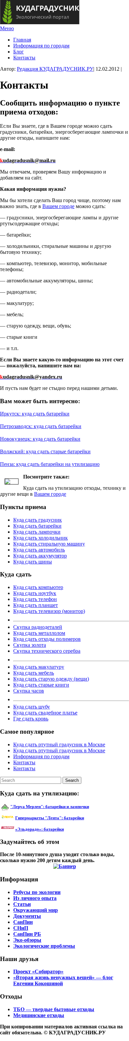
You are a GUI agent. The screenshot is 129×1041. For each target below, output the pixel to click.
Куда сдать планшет (35, 605)
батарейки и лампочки (49, 806)
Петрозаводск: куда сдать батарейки (40, 426)
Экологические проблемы (44, 946)
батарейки (64, 817)
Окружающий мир (35, 910)
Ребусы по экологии (37, 892)
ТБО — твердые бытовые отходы (53, 1009)
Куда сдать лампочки (37, 532)
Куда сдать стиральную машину (49, 544)
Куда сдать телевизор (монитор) (49, 611)
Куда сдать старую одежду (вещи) (51, 679)
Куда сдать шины (32, 561)
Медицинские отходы (38, 1015)
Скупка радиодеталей (37, 627)
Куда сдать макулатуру (38, 667)
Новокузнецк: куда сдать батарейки (40, 439)
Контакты (24, 57)
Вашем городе (58, 206)
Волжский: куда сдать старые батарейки (45, 451)
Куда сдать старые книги (41, 685)
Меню (7, 28)
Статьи (22, 904)
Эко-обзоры (27, 940)
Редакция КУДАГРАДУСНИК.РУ (55, 69)
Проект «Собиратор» (38, 971)
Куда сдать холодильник (40, 538)
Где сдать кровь (30, 718)
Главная (22, 39)
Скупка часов (28, 691)
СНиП (20, 928)
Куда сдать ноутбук (34, 593)
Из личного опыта (35, 898)
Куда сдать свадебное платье (45, 712)
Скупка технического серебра (46, 651)
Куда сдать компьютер (38, 587)
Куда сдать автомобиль (39, 550)
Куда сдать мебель (33, 673)
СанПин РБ (27, 934)
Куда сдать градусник (37, 520)
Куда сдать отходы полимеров (47, 639)
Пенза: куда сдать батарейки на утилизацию (50, 464)
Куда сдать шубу (31, 706)
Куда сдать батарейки (37, 526)
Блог (18, 51)
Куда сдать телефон (35, 599)
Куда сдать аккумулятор (40, 555)
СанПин (23, 922)
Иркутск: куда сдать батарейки (34, 413)
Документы (27, 916)
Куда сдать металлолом (39, 633)
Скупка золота (29, 645)
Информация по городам (41, 45)
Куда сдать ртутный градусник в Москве (59, 744)
